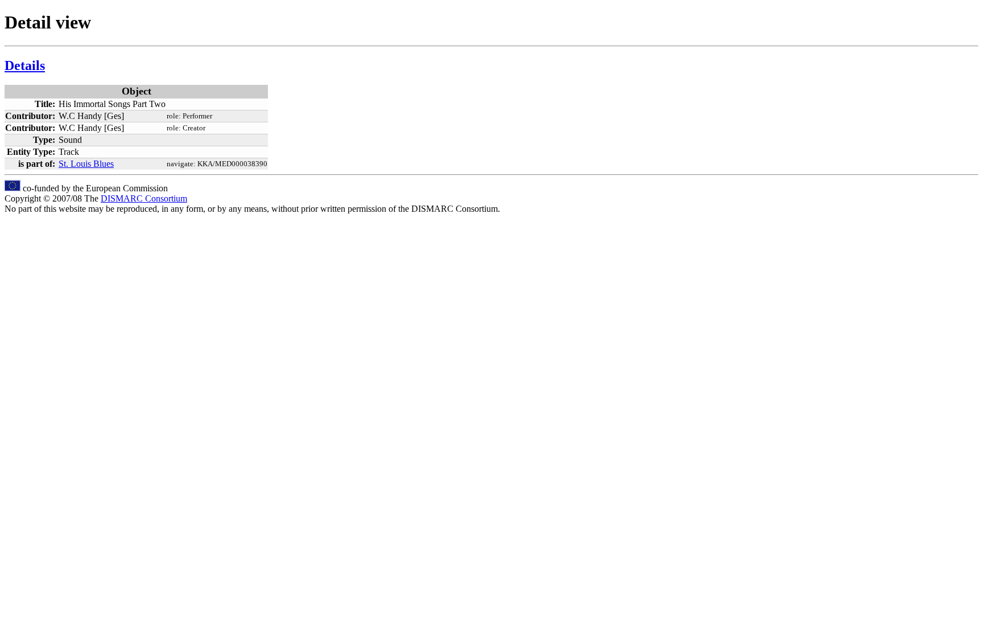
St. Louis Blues (86, 164)
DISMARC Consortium (144, 198)
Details (25, 65)
